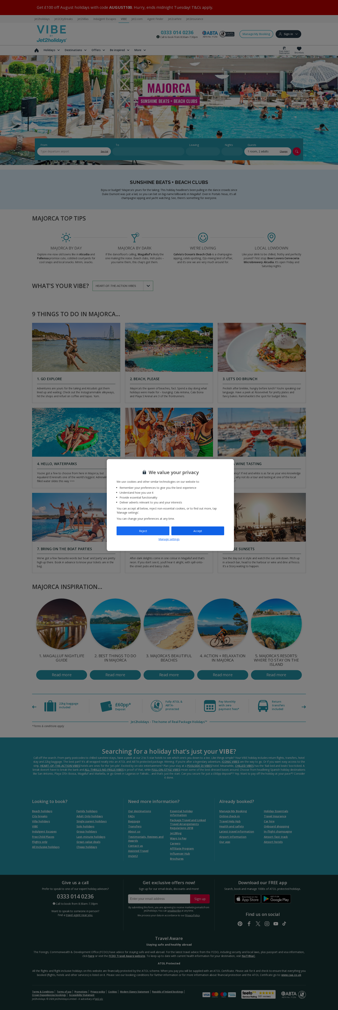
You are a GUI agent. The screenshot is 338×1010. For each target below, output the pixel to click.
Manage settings (169, 539)
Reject (143, 531)
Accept (197, 531)
